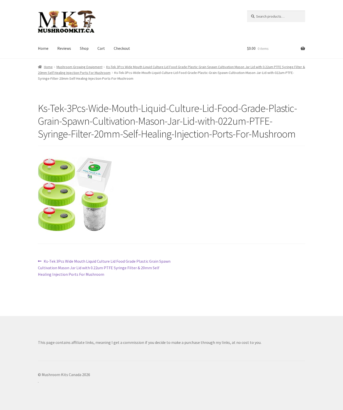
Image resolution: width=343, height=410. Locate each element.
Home (43, 48)
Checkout (122, 48)
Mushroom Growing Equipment (79, 67)
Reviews (64, 48)
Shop (84, 48)
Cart (101, 48)
